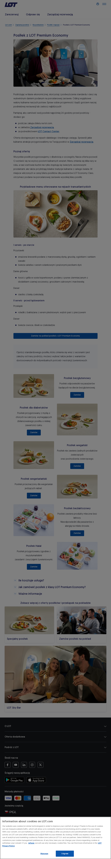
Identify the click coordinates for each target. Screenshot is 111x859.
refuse (31, 843)
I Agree (64, 853)
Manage (44, 853)
